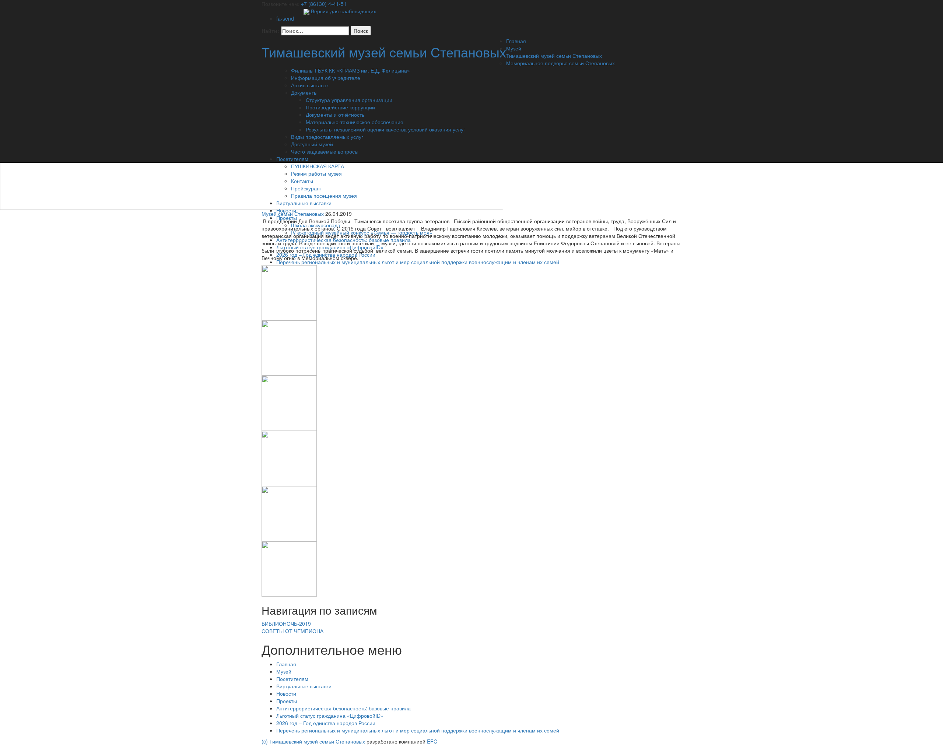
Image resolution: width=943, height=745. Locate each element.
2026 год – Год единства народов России (325, 254)
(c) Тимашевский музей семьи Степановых (314, 741)
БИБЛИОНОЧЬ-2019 (286, 623)
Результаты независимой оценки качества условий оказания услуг (385, 129)
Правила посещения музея (324, 195)
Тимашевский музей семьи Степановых (554, 55)
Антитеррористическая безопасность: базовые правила (343, 239)
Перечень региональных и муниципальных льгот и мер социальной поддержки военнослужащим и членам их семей (417, 262)
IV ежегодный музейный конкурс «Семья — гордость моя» (361, 232)
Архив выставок (310, 85)
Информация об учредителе (325, 77)
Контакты (302, 181)
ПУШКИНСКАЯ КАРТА (317, 166)
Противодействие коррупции (340, 107)
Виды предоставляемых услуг (327, 136)
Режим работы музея (316, 173)
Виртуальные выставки (304, 203)
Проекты (286, 217)
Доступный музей (312, 144)
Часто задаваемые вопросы (324, 151)
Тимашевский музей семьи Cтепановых (384, 51)
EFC (432, 741)
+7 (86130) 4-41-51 (324, 3)
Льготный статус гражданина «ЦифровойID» (329, 247)
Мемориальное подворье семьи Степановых (560, 63)
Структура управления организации (349, 99)
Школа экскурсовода (315, 225)
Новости (286, 210)
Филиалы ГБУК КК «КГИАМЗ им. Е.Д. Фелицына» (350, 70)
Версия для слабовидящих (342, 11)
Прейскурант (306, 188)
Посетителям (292, 158)
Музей (513, 48)
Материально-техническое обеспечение (354, 122)
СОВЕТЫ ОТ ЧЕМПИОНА (292, 631)
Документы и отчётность (335, 114)
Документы (304, 92)
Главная (516, 41)
